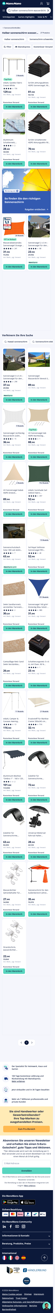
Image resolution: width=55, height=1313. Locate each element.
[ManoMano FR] (4, 1258)
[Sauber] (48, 10)
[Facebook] (11, 1226)
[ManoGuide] (46, 1306)
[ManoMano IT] (11, 1258)
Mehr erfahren (30, 1185)
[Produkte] (3, 10)
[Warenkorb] (48, 3)
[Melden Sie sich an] (41, 3)
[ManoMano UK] (17, 1258)
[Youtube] (17, 1226)
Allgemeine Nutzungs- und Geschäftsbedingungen (25, 1302)
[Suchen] (9, 10)
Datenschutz (8, 1298)
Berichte (33, 1305)
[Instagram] (23, 1226)
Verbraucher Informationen (14, 1305)
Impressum (39, 1294)
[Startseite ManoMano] (20, 3)
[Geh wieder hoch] (44, 1258)
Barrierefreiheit (9, 1309)
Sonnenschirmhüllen (12, 28)
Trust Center (21, 1298)
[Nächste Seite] (32, 1042)
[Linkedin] (4, 1226)
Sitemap (28, 1294)
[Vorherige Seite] (21, 1042)
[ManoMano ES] (23, 1258)
